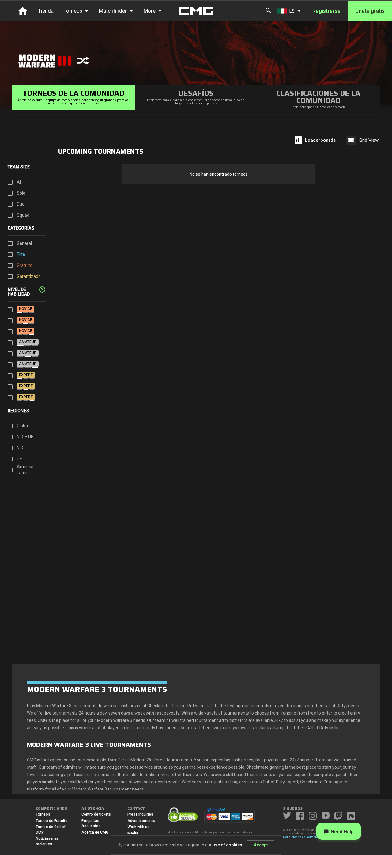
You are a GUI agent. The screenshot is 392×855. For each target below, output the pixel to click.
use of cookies (227, 844)
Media (132, 833)
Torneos (43, 814)
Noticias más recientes (47, 841)
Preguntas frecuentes (90, 823)
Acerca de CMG (94, 832)
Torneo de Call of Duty (51, 829)
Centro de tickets (96, 814)
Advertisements (141, 821)
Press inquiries (140, 814)
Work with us (138, 827)
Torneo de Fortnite (51, 821)
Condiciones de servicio (300, 836)
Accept (261, 844)
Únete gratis (370, 11)
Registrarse (326, 11)
